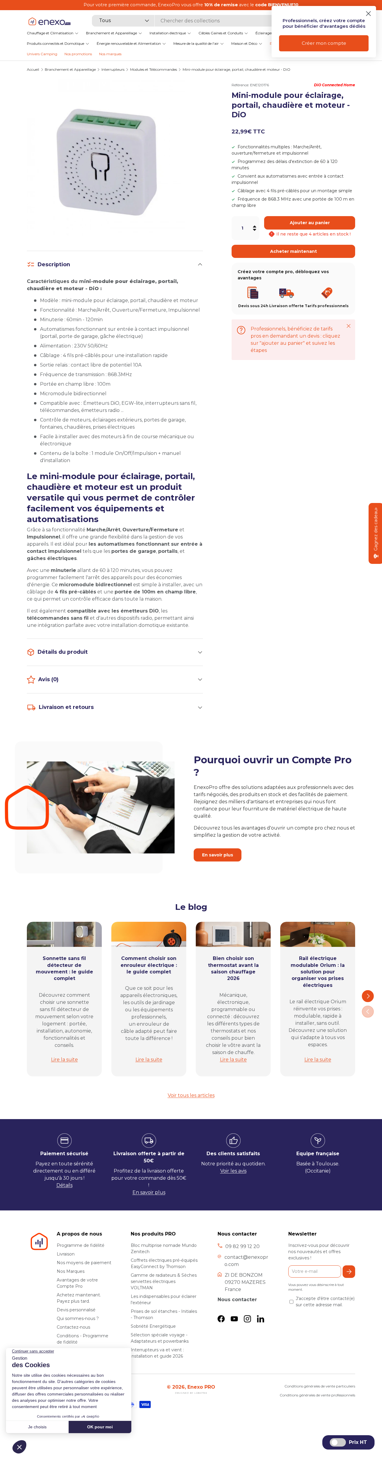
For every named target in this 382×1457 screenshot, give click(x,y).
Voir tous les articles (191, 1095)
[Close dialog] (368, 13)
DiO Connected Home (334, 85)
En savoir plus (217, 855)
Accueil (33, 69)
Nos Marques (70, 1271)
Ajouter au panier (310, 222)
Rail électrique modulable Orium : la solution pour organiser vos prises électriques (318, 972)
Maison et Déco (244, 43)
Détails (64, 1185)
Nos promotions (78, 54)
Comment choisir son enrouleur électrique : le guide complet (149, 965)
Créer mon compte (324, 43)
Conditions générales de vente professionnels (317, 1395)
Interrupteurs (112, 69)
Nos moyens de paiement (84, 1262)
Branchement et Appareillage (111, 33)
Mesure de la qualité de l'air (196, 43)
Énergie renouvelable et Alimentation (129, 43)
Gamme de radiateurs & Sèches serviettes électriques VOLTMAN (164, 1281)
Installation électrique (168, 33)
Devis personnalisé (76, 1310)
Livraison (66, 1254)
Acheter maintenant (293, 251)
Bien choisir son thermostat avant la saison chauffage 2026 (233, 968)
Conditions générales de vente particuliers (319, 1386)
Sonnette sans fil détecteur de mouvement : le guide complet (64, 968)
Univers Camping (42, 54)
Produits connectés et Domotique (55, 43)
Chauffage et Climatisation (50, 33)
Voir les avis (233, 1171)
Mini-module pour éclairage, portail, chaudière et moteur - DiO (236, 69)
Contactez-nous (73, 1327)
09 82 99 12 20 (242, 1246)
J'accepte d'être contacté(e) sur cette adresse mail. (325, 1301)
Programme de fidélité (80, 1245)
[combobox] (187, 21)
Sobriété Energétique (153, 1326)
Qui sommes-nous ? (78, 1318)
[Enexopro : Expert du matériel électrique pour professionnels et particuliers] (49, 21)
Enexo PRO (201, 1387)
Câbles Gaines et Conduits (220, 33)
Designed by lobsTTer (191, 1393)
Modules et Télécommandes (153, 69)
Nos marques (110, 54)
